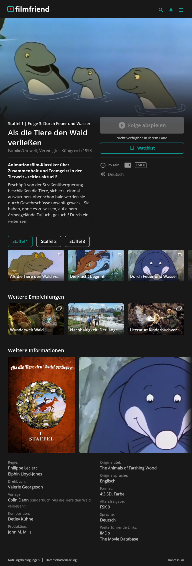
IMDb (105, 533)
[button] (181, 10)
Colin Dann (18, 500)
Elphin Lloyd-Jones (25, 474)
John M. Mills (20, 532)
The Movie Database (119, 539)
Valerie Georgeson (25, 487)
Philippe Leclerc (23, 468)
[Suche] (161, 10)
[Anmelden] (171, 10)
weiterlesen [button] (18, 221)
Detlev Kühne (20, 519)
